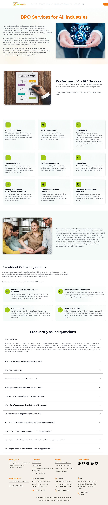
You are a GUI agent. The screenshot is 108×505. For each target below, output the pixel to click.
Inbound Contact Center (62, 465)
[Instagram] (92, 463)
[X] (87, 463)
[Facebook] (83, 463)
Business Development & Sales (19, 482)
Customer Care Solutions (63, 463)
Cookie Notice (36, 466)
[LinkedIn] (79, 463)
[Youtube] (96, 463)
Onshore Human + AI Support (64, 468)
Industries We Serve (61, 471)
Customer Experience (16, 485)
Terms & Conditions (38, 473)
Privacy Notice (36, 463)
